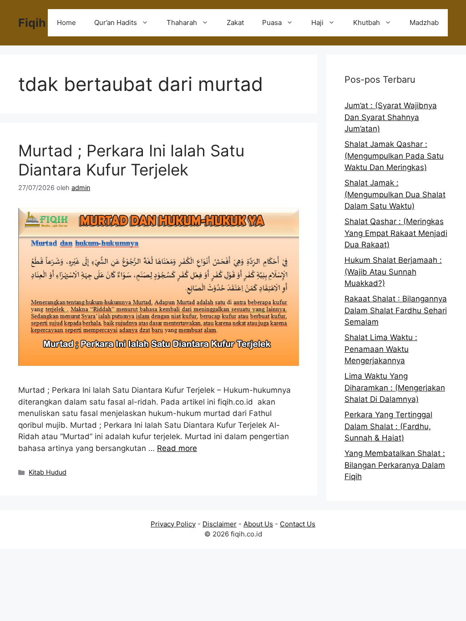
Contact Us (297, 524)
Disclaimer (220, 524)
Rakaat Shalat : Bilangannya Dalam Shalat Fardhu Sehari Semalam (395, 310)
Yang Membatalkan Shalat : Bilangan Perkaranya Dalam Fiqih (394, 465)
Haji (317, 22)
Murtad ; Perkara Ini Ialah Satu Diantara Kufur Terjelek (131, 160)
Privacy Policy (173, 524)
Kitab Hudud (47, 472)
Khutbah (366, 22)
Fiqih (32, 23)
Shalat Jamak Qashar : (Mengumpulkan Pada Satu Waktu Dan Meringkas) (394, 156)
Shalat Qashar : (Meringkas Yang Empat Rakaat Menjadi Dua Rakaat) (395, 233)
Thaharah (182, 22)
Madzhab (424, 22)
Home (66, 22)
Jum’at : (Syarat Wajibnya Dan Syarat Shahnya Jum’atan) (390, 117)
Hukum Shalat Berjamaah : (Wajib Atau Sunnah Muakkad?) (393, 271)
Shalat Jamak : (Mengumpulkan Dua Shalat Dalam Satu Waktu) (395, 194)
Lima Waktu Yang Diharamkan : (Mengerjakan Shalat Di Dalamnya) (394, 387)
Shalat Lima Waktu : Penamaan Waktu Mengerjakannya (380, 349)
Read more (177, 448)
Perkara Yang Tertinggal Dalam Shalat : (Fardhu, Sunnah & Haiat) (388, 426)
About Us (258, 524)
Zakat (235, 22)
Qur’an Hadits (115, 22)
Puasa (272, 22)
